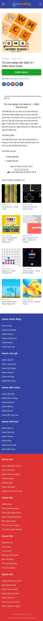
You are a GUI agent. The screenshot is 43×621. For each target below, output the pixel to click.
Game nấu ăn (7, 360)
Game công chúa (9, 364)
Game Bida (6, 441)
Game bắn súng (11, 387)
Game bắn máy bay (10, 415)
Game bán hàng (8, 381)
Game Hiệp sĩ (7, 334)
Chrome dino (7, 483)
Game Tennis (7, 436)
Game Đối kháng (9, 330)
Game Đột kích (8, 402)
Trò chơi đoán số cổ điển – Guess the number (30, 240)
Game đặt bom (8, 598)
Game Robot (7, 342)
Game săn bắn (8, 394)
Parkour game (8, 478)
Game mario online (10, 589)
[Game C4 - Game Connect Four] (11, 257)
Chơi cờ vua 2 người (11, 525)
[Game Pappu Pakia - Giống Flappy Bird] (11, 288)
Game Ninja (7, 326)
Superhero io (7, 543)
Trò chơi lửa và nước (11, 602)
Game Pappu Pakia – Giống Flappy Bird (10, 303)
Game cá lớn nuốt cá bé (12, 491)
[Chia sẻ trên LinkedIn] (17, 84)
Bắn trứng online (9, 585)
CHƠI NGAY (21, 72)
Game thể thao (10, 421)
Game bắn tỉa (7, 407)
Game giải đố (14, 79)
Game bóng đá (8, 432)
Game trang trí (8, 372)
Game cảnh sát (8, 347)
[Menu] (3, 4)
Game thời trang (9, 368)
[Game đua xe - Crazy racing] (11, 193)
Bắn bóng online (9, 521)
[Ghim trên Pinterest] (13, 84)
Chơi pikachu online (10, 508)
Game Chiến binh (9, 338)
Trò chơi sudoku (9, 568)
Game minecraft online (11, 517)
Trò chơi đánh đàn (9, 563)
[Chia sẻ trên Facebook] (4, 84)
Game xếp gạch (8, 487)
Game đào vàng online (11, 513)
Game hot (7, 459)
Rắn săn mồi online (10, 555)
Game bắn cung (8, 449)
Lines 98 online (8, 470)
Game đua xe (7, 428)
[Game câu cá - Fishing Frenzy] (32, 288)
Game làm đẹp (8, 377)
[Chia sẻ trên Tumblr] (21, 84)
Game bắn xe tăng (9, 398)
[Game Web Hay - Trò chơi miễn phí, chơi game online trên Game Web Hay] (21, 4)
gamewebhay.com (28, 618)
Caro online (7, 551)
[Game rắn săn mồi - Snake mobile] (32, 193)
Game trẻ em (17, 59)
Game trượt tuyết (9, 445)
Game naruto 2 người (11, 606)
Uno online (6, 547)
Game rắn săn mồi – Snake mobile (30, 208)
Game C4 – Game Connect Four (8, 272)
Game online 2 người (11, 474)
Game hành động (11, 319)
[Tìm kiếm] (40, 4)
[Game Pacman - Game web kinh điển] (32, 257)
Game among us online (12, 581)
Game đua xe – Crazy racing (10, 208)
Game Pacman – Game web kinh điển (31, 272)
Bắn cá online (7, 559)
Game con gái (10, 353)
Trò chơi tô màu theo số (12, 529)
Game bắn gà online (10, 593)
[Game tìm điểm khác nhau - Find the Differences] (11, 224)
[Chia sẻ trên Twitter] (8, 84)
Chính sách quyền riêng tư (21, 614)
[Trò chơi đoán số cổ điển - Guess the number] (32, 224)
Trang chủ (5, 59)
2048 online (7, 504)
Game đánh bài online (11, 466)
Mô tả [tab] (6, 98)
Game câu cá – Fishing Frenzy (31, 303)
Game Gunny (7, 411)
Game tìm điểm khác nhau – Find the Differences (9, 240)
